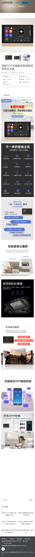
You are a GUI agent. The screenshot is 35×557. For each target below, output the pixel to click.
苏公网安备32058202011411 (12, 541)
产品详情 (6, 95)
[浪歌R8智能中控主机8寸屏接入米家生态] (9, 527)
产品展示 (11, 539)
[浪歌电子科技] (7, 3)
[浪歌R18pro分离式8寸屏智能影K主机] (9, 510)
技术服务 (19, 539)
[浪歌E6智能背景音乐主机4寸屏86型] (26, 510)
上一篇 (5, 500)
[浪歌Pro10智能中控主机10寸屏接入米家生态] (9, 519)
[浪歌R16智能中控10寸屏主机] (26, 527)
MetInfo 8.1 (14, 552)
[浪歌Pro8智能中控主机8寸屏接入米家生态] (26, 519)
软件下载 (27, 539)
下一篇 (30, 500)
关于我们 (4, 539)
